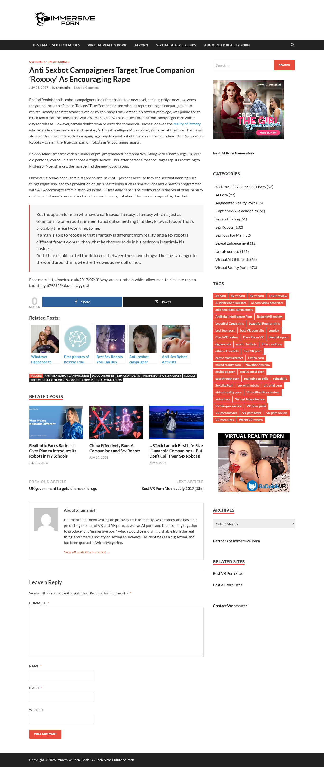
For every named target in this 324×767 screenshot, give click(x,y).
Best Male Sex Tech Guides (56, 45)
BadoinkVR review (269, 316)
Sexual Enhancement (232, 243)
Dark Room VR (253, 337)
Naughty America (258, 365)
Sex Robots (37, 62)
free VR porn (252, 351)
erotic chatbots (246, 344)
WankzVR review (251, 420)
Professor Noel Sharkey (162, 375)
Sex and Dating (227, 219)
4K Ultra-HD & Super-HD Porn (240, 186)
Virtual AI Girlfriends (176, 45)
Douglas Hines (103, 375)
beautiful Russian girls (264, 323)
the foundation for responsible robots (61, 380)
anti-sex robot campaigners (67, 375)
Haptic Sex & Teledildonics (236, 211)
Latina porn (256, 358)
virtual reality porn (228, 392)
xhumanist (63, 87)
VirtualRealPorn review (262, 392)
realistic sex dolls (256, 378)
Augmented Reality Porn (227, 45)
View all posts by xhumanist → (87, 552)
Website (36, 710)
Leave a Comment (86, 87)
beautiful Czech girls (229, 323)
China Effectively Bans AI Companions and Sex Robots (114, 448)
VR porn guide (256, 406)
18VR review (278, 296)
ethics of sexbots (227, 351)
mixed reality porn (228, 365)
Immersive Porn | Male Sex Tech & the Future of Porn (95, 760)
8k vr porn (257, 296)
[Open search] (292, 45)
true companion (109, 380)
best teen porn (225, 330)
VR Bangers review (228, 406)
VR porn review (276, 413)
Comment (39, 603)
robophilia (280, 378)
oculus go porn (225, 372)
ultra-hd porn (273, 385)
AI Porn (141, 45)
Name (35, 666)
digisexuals (223, 344)
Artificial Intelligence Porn (233, 316)
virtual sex (222, 399)
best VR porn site (252, 330)
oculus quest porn (252, 372)
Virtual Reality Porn (107, 45)
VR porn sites (224, 420)
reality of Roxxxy (186, 124)
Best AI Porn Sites (227, 584)
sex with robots (248, 385)
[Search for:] (254, 65)
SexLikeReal (224, 385)
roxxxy (190, 375)
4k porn (220, 296)
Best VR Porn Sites (228, 573)
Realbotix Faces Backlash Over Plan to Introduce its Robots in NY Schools (52, 450)
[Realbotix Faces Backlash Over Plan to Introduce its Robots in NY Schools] (56, 423)
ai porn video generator (267, 303)
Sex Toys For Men (229, 235)
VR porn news (251, 413)
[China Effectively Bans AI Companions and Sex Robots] (116, 423)
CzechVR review (226, 337)
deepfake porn (278, 337)
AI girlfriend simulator (230, 303)
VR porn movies (226, 413)
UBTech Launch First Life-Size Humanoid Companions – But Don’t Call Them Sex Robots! (176, 450)
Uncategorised (58, 62)
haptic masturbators (229, 358)
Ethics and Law (128, 375)
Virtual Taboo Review (250, 399)
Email (35, 688)
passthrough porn (227, 378)
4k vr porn (238, 296)
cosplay (274, 330)
